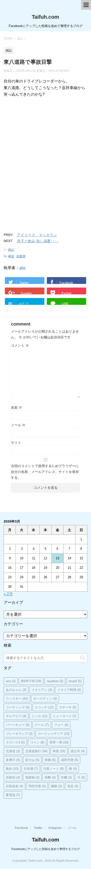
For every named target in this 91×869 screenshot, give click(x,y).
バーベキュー (17, 725)
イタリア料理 (69, 690)
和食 (59, 751)
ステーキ (67, 707)
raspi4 (75, 681)
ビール (42, 725)
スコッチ (44, 707)
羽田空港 (37, 786)
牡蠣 (66, 777)
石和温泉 (14, 786)
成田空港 (69, 760)
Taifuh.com (45, 17)
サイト (16, 442)
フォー (61, 725)
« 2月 (8, 594)
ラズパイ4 (15, 742)
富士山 (32, 760)
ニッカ (39, 716)
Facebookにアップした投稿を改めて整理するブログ (45, 849)
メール (18, 425)
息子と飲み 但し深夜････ (37, 241)
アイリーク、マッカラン (37, 235)
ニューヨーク (64, 716)
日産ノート (53, 768)
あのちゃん (16, 690)
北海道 (13, 751)
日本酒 (31, 768)
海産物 (32, 777)
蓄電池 (13, 795)
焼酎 (50, 777)
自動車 (21, 256)
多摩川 (13, 760)
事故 (11, 256)
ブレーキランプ (19, 733)
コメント (20, 345)
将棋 (50, 760)
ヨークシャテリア (53, 733)
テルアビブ (16, 716)
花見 (72, 786)
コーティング (17, 707)
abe (22, 268)
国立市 (78, 751)
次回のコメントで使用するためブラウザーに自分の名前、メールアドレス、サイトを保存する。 (45, 472)
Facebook (21, 828)
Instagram (55, 828)
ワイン (37, 742)
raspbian (55, 681)
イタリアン (42, 690)
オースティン (45, 698)
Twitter (38, 828)
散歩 (12, 768)
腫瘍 (56, 786)
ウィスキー (17, 698)
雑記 (11, 250)
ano (11, 681)
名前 (16, 407)
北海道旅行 (36, 751)
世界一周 (59, 742)
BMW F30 (31, 681)
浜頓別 (13, 777)
